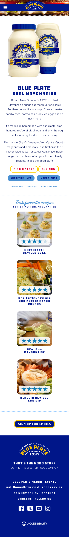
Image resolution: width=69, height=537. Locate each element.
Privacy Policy (26, 493)
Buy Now (50, 169)
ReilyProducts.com (22, 487)
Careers (25, 498)
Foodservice (52, 487)
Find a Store (25, 169)
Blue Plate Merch (27, 482)
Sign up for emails (34, 424)
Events (50, 482)
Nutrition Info (21, 178)
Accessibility (37, 523)
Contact (48, 493)
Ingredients (48, 178)
